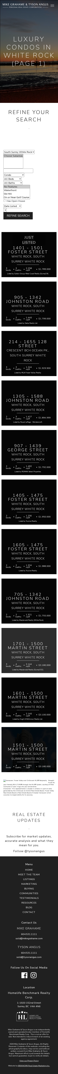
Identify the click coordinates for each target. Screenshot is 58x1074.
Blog (29, 907)
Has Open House (15, 201)
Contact (29, 912)
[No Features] (17, 187)
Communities (29, 893)
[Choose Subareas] (13, 156)
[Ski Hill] (17, 194)
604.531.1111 (29, 934)
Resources (28, 902)
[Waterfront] (17, 190)
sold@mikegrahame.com (29, 938)
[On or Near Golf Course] (17, 197)
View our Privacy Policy (29, 1061)
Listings (29, 879)
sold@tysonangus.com (29, 957)
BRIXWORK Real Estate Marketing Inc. (34, 1066)
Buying (29, 888)
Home (29, 869)
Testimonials (29, 898)
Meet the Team (29, 874)
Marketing (29, 884)
